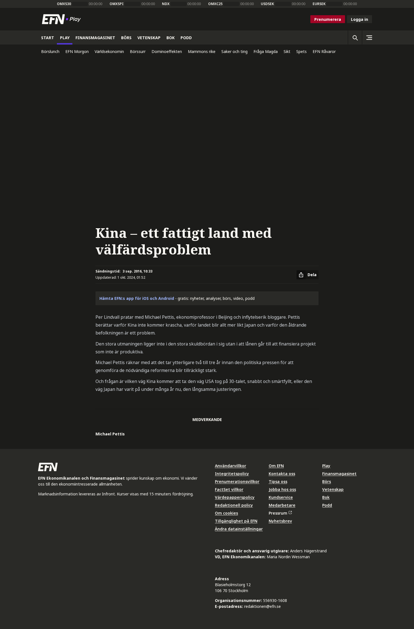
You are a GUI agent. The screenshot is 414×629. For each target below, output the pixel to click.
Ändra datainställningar (239, 528)
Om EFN (276, 465)
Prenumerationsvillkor (237, 481)
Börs (326, 481)
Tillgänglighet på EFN (236, 521)
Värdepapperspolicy (235, 497)
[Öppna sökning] (355, 37)
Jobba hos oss (282, 489)
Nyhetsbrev (280, 521)
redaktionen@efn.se (262, 606)
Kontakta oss (282, 473)
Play (326, 465)
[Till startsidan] (62, 19)
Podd (327, 505)
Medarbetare (282, 505)
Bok (326, 497)
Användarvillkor (230, 465)
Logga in (359, 19)
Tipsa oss (278, 481)
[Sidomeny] (369, 37)
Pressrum (278, 513)
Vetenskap (333, 489)
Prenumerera (327, 19)
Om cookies (226, 513)
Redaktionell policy (234, 505)
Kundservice (281, 497)
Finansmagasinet (339, 473)
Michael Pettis (110, 434)
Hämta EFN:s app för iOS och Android (136, 298)
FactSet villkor (229, 489)
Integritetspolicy (232, 473)
